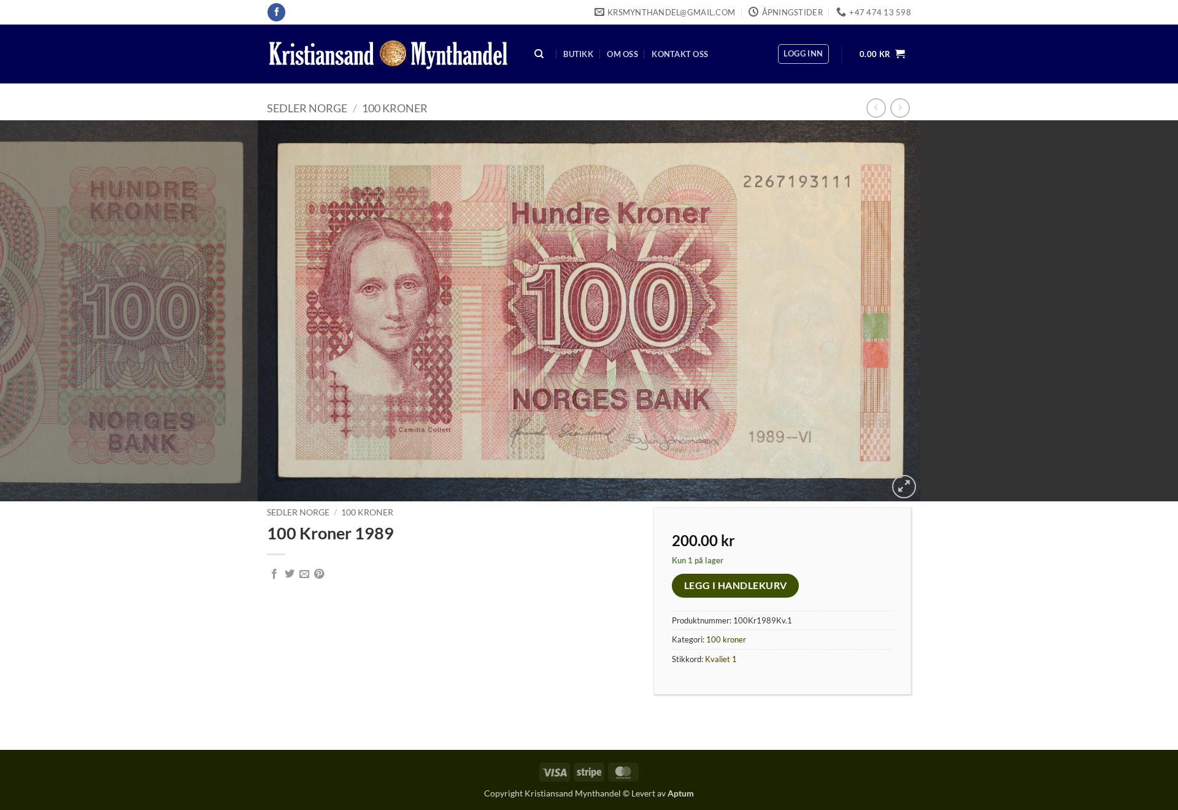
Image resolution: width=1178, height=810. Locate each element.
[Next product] (875, 107)
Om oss (622, 54)
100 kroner (395, 108)
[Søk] (539, 54)
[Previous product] (899, 107)
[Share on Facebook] (274, 574)
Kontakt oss (680, 54)
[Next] (1139, 311)
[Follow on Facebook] (276, 12)
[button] (803, 54)
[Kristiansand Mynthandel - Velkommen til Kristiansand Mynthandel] (388, 54)
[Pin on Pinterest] (319, 574)
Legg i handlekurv (735, 585)
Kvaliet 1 (721, 659)
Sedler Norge (307, 108)
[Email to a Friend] (304, 574)
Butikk (578, 54)
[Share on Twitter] (289, 574)
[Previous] (39, 311)
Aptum (681, 793)
